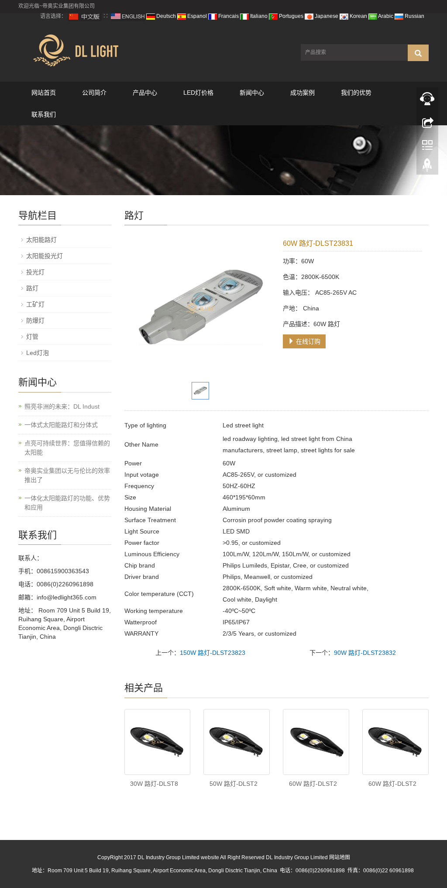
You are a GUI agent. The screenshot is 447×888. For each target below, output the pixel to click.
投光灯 (35, 271)
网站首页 (43, 92)
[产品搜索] (418, 53)
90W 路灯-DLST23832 (365, 652)
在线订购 (307, 341)
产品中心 (145, 92)
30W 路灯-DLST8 (154, 783)
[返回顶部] (427, 167)
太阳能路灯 (41, 239)
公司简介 (94, 92)
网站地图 (339, 857)
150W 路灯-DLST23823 (212, 652)
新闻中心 (252, 92)
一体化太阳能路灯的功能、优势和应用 (67, 503)
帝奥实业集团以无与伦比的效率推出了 (67, 475)
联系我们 (43, 114)
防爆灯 (35, 320)
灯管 (32, 336)
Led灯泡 (37, 352)
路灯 (32, 288)
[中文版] (85, 16)
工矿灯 (35, 304)
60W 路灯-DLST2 (313, 783)
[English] (128, 16)
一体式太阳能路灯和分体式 (61, 424)
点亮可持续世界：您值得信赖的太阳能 (67, 448)
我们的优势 (356, 92)
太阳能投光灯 (44, 255)
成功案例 (302, 92)
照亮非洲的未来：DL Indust (62, 406)
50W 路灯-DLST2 (234, 783)
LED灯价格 (198, 92)
